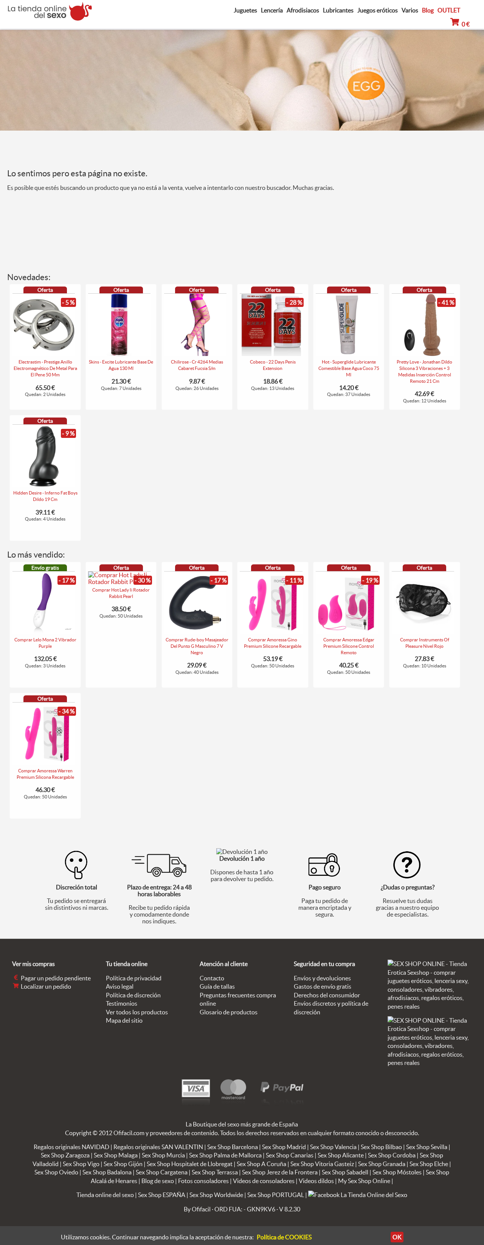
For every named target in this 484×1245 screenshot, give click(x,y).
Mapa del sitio (124, 1020)
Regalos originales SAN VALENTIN (158, 1146)
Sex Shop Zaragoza (65, 1155)
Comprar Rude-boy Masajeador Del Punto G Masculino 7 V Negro (197, 646)
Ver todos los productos (137, 1012)
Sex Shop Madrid (284, 1146)
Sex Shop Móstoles (397, 1172)
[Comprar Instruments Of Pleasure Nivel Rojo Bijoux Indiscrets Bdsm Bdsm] (423, 631)
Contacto (212, 978)
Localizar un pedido (45, 986)
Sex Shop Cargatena (162, 1172)
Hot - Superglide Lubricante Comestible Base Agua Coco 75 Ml (348, 368)
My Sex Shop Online (364, 1180)
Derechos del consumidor (327, 995)
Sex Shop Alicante (341, 1155)
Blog (428, 10)
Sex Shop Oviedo (56, 1172)
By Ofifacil (197, 1209)
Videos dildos (316, 1180)
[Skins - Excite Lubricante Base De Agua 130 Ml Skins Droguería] (119, 353)
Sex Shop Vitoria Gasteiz (322, 1163)
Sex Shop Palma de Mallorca (225, 1155)
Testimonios (121, 1003)
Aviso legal (119, 986)
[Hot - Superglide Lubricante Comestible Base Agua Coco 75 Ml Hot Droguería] (347, 353)
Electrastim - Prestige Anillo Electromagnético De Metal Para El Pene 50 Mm (45, 368)
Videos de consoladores (264, 1180)
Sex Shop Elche (429, 1163)
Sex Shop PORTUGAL (275, 1194)
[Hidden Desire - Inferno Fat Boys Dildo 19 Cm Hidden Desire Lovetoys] (43, 484)
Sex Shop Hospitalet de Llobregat (190, 1163)
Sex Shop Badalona (107, 1172)
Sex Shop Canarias (289, 1155)
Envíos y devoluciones (322, 978)
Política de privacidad (133, 978)
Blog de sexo (157, 1180)
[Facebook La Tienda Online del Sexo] (357, 1194)
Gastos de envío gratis (322, 986)
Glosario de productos (229, 1012)
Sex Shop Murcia (163, 1155)
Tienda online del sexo (105, 1194)
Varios (410, 10)
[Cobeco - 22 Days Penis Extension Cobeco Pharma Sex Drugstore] (271, 353)
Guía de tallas (217, 986)
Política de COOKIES (284, 1237)
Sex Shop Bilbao (381, 1146)
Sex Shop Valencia (333, 1146)
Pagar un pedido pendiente (55, 978)
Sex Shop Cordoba (392, 1155)
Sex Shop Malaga (116, 1155)
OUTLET (448, 10)
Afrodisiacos (303, 10)
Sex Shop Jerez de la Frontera (280, 1172)
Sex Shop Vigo (81, 1163)
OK (397, 1237)
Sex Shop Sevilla (426, 1146)
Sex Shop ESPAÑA (161, 1194)
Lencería (272, 10)
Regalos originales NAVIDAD (71, 1146)
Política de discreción (133, 995)
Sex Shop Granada (381, 1163)
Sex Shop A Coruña (261, 1163)
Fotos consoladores (203, 1180)
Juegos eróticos (377, 10)
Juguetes (245, 10)
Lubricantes (338, 10)
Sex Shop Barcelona (232, 1146)
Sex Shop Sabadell (345, 1172)
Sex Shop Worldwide (216, 1194)
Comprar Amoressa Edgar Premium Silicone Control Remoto (348, 646)
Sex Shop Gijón (123, 1163)
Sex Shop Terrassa (215, 1172)
